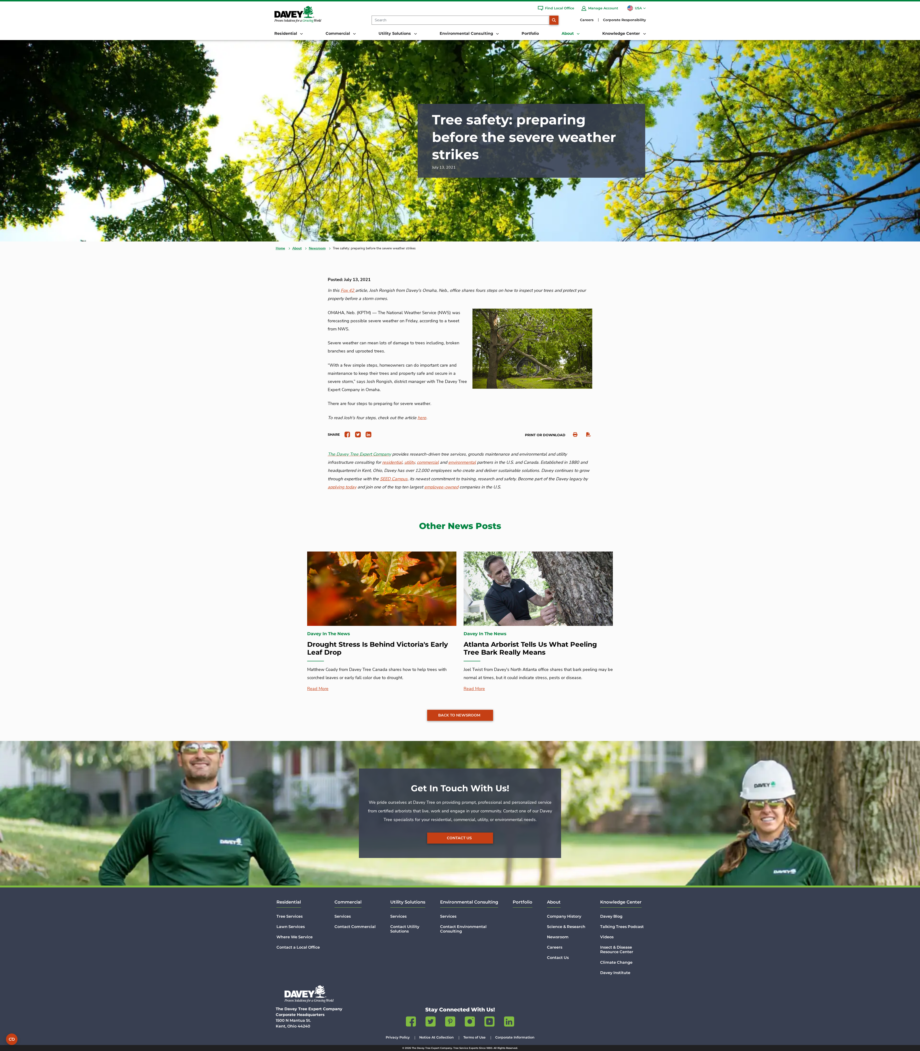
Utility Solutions (407, 902)
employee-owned (441, 487)
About (297, 248)
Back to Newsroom (459, 715)
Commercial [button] (338, 33)
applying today (342, 487)
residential (392, 462)
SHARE (334, 434)
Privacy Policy (398, 1037)
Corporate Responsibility (624, 20)
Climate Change (616, 962)
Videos (607, 937)
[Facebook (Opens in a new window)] (411, 1022)
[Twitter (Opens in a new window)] (431, 1022)
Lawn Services (290, 926)
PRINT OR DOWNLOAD (545, 435)
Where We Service (294, 937)
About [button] (568, 33)
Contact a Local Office (298, 947)
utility (409, 462)
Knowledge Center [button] (621, 33)
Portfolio (530, 33)
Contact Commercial (355, 926)
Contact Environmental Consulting (463, 929)
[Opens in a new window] (345, 434)
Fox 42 (348, 290)
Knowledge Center (621, 902)
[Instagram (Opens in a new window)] (470, 1022)
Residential (288, 902)
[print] (573, 434)
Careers (586, 20)
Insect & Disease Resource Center (616, 949)
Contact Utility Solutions (404, 929)
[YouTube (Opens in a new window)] (489, 1022)
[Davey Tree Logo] (309, 994)
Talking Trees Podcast (622, 926)
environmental (462, 462)
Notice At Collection (436, 1037)
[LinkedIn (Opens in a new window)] (509, 1022)
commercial (428, 462)
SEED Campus (394, 479)
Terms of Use (474, 1037)
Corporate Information (515, 1037)
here (422, 418)
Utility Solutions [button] (395, 33)
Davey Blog (611, 916)
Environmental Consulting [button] (467, 33)
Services (342, 916)
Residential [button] (286, 33)
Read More (317, 689)
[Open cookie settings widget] (11, 1039)
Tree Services (289, 916)
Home (280, 248)
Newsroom (317, 248)
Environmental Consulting (469, 902)
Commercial (348, 902)
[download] (586, 434)
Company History (564, 916)
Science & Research (566, 926)
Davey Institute (615, 972)
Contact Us (459, 838)
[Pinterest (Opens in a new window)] (450, 1022)
